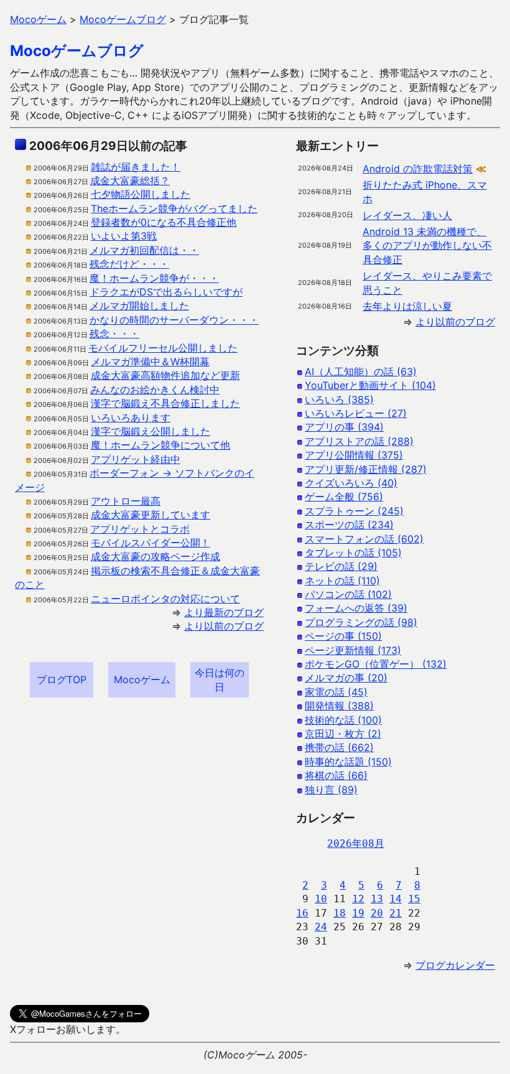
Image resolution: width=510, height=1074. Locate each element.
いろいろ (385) (339, 399)
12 (358, 899)
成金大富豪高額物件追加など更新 (165, 375)
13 (377, 899)
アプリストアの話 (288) (359, 441)
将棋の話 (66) (336, 775)
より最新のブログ (224, 612)
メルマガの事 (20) (346, 677)
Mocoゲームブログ (77, 51)
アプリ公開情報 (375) (354, 455)
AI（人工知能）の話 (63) (361, 371)
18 (339, 913)
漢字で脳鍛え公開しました (150, 431)
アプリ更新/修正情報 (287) (366, 469)
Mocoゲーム (142, 679)
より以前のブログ (224, 626)
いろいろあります (130, 417)
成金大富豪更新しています (150, 514)
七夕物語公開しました (140, 194)
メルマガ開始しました (139, 305)
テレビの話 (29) (341, 566)
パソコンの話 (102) (348, 594)
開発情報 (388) (339, 705)
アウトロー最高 (125, 501)
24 (321, 927)
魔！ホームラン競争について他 (160, 445)
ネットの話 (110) (342, 580)
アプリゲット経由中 (135, 459)
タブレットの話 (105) (353, 552)
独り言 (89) (331, 789)
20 (377, 913)
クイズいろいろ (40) (351, 483)
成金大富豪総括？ (130, 180)
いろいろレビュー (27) (356, 413)
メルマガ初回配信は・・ (144, 250)
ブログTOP (61, 679)
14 (395, 899)
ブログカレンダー (455, 965)
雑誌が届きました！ (135, 167)
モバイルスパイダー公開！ (150, 542)
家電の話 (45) (336, 692)
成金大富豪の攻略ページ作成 (155, 556)
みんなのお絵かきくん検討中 (155, 389)
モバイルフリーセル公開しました (163, 348)
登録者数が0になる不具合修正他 (163, 222)
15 (414, 899)
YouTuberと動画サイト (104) (370, 385)
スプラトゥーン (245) (354, 511)
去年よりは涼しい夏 (407, 306)
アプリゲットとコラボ (140, 529)
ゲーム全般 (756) (344, 496)
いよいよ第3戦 (124, 236)
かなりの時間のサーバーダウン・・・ (174, 320)
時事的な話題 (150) (348, 761)
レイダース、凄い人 (407, 215)
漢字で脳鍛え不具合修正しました (165, 403)
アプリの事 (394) (344, 427)
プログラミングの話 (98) (361, 622)
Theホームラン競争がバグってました (174, 208)
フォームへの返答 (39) (356, 608)
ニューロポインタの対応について (165, 598)
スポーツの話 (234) (349, 524)
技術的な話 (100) (343, 720)
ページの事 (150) (343, 636)
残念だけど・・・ (129, 264)
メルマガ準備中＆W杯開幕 (150, 361)
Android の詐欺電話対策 (418, 168)
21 (395, 913)
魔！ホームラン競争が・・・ (154, 278)
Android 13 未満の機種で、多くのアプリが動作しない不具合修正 (427, 245)
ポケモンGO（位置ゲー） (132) (376, 664)
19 (358, 913)
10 (321, 899)
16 (302, 913)
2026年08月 (355, 843)
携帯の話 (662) (339, 747)
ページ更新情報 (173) (353, 650)
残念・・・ (114, 333)
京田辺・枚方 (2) (343, 733)
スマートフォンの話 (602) (364, 539)
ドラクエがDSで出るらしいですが (166, 292)
